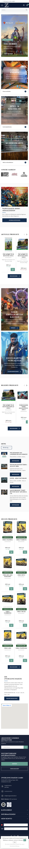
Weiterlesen (15, 461)
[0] (27, 5)
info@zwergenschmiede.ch (10, 796)
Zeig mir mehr (13, 276)
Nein (15, 842)
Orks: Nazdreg (7, 540)
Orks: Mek (7, 648)
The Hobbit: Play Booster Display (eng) (8, 407)
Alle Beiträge (6, 447)
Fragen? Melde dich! (11, 698)
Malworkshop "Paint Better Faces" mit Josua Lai (18, 491)
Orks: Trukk (21, 611)
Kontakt (14, 764)
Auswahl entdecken (14, 220)
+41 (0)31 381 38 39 (8, 791)
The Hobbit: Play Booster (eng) (8, 255)
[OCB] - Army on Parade (18, 478)
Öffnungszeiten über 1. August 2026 (18, 465)
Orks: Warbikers (7, 612)
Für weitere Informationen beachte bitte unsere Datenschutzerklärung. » (14, 845)
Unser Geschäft (14, 768)
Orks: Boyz (21, 575)
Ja (24, 840)
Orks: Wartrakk (21, 648)
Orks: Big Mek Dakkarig (7, 575)
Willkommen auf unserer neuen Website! (18, 453)
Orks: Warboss (21, 540)
